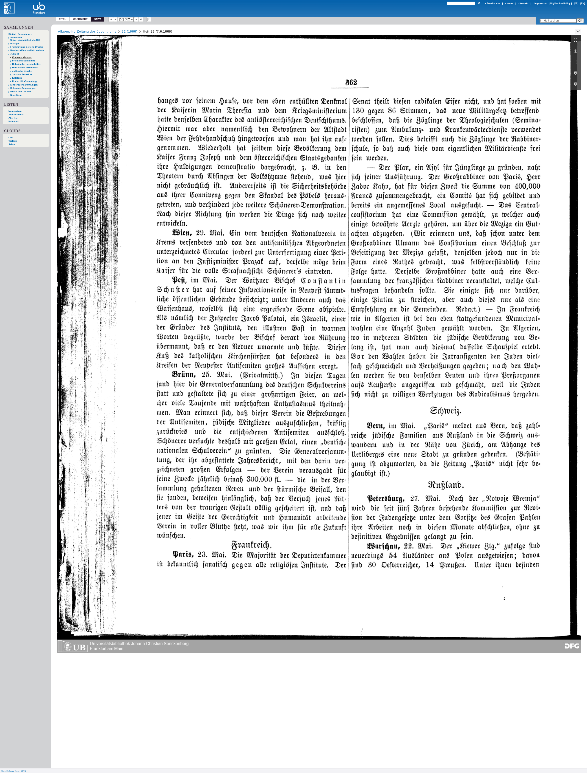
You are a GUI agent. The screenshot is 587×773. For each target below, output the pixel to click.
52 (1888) (129, 31)
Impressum (540, 3)
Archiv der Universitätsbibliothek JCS (25, 38)
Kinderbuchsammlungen (24, 84)
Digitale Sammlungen (20, 34)
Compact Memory (22, 57)
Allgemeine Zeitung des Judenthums (87, 31)
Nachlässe (16, 95)
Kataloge (17, 78)
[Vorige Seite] (115, 19)
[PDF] (576, 73)
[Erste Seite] (110, 19)
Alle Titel (13, 118)
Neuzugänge (15, 111)
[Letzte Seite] (141, 19)
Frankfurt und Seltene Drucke (26, 47)
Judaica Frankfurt (22, 74)
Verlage (12, 141)
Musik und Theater (20, 91)
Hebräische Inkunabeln (25, 67)
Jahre (11, 144)
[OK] (479, 3)
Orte (10, 137)
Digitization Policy (560, 3)
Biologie (14, 43)
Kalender (13, 121)
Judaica (14, 53)
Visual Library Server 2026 (13, 771)
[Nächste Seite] (136, 19)
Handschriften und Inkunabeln (27, 50)
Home (510, 3)
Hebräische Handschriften (26, 64)
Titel (62, 19)
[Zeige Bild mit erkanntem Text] (149, 19)
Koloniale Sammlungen (23, 88)
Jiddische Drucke (22, 71)
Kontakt (524, 3)
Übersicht (80, 19)
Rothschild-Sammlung (24, 81)
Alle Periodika (16, 114)
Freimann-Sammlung (23, 60)
